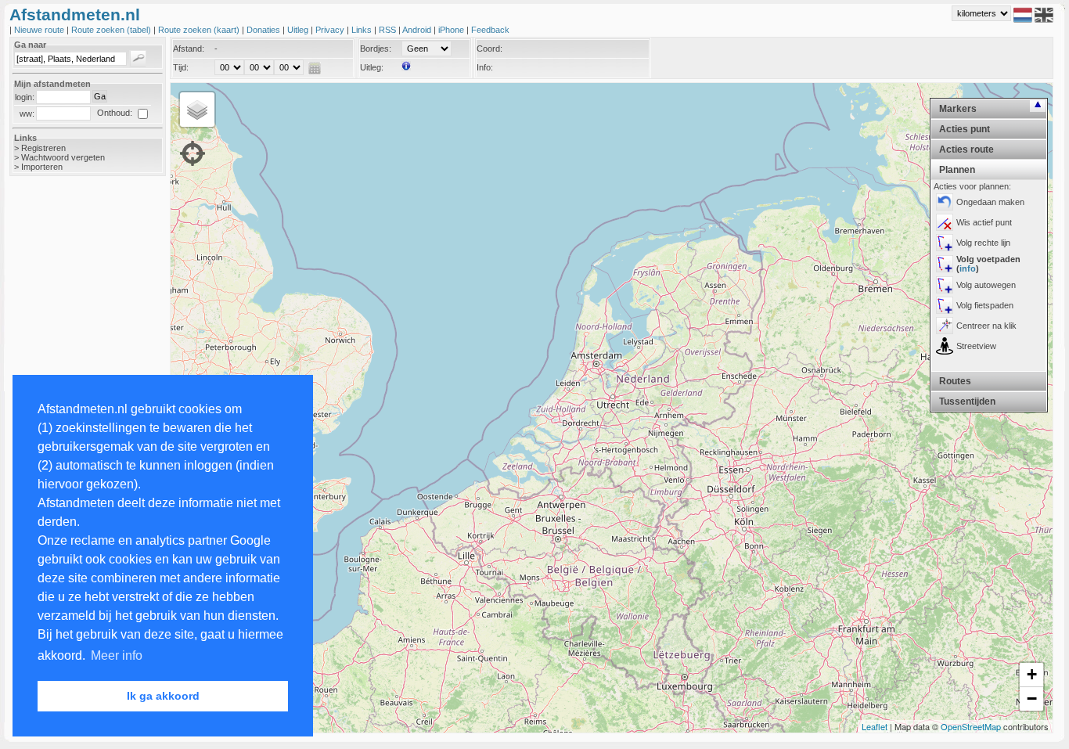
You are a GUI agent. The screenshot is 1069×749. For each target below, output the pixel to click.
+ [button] (1032, 674)
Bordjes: (375, 48)
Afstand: (188, 48)
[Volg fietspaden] (944, 305)
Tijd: (181, 67)
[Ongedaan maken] (944, 202)
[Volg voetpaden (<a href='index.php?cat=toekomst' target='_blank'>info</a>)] (944, 263)
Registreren (43, 148)
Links (362, 29)
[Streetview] (944, 346)
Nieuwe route (40, 29)
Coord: (489, 48)
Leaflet (874, 726)
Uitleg (299, 29)
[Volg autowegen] (944, 284)
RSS (388, 29)
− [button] (1032, 698)
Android (418, 29)
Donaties (265, 29)
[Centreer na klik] (944, 325)
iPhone (452, 29)
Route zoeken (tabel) (112, 29)
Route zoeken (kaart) (200, 29)
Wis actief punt (984, 222)
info (967, 268)
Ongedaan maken (990, 202)
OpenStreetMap (971, 726)
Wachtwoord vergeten (63, 157)
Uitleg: (371, 67)
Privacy (331, 29)
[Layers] (197, 109)
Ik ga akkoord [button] (163, 696)
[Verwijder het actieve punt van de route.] (944, 222)
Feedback (490, 29)
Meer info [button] (116, 655)
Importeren (42, 166)
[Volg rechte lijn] (944, 242)
